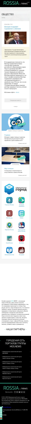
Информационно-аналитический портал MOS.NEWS (12, 352)
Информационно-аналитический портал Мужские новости (12, 377)
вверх (16, 106)
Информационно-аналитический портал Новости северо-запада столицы (12, 367)
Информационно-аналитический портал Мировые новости (12, 372)
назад (3, 17)
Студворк (7, 135)
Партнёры (4, 415)
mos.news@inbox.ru (16, 410)
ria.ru (17, 92)
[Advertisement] (15, 282)
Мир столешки (8, 168)
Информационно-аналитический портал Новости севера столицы (12, 362)
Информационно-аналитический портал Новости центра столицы (12, 357)
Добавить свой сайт (22, 143)
